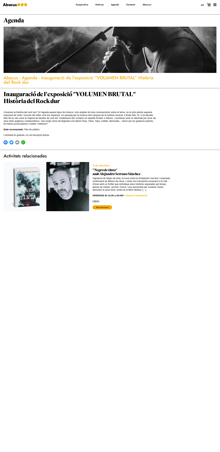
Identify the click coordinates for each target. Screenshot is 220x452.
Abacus (11, 78)
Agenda (14, 20)
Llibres (96, 201)
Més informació (102, 207)
